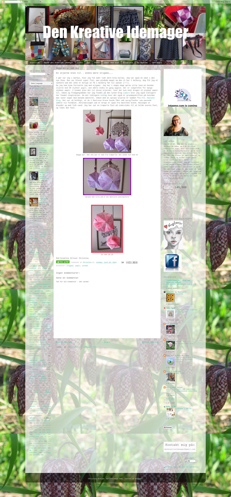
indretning (46, 316)
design (48, 257)
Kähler (32, 342)
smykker (32, 406)
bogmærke (40, 243)
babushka (47, 230)
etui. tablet (34, 273)
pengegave (33, 383)
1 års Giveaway (43, 149)
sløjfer (44, 404)
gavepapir (47, 289)
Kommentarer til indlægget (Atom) (82, 347)
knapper (47, 331)
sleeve (33, 402)
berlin (32, 234)
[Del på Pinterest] (136, 262)
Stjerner (40, 413)
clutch (35, 254)
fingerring (33, 277)
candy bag (34, 252)
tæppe (31, 439)
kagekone (47, 326)
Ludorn (126, 93)
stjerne (48, 411)
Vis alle (199, 421)
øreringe (47, 453)
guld (44, 305)
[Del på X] (132, 262)
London (48, 344)
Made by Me (171, 407)
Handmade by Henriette (176, 292)
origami (70, 266)
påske (48, 392)
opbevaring (46, 365)
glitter (44, 298)
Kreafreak (170, 340)
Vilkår (169, 401)
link (39, 344)
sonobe (85, 266)
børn (44, 250)
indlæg (103, 95)
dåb (49, 264)
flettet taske (39, 280)
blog (31, 236)
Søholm (48, 425)
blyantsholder (34, 241)
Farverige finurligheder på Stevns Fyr (186, 311)
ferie (48, 273)
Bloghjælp (128, 63)
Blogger (138, 479)
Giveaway (34, 293)
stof (32, 418)
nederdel (32, 362)
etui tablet (42, 270)
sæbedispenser (45, 423)
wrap (31, 448)
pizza (48, 387)
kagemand (37, 328)
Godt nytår (180, 373)
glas (49, 293)
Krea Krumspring (173, 371)
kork (35, 338)
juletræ (48, 324)
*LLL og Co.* (172, 308)
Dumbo (43, 261)
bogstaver (33, 245)
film (35, 275)
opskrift (40, 367)
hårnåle (43, 312)
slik (49, 402)
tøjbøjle (43, 439)
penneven (47, 383)
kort (44, 337)
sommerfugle (46, 406)
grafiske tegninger (40, 303)
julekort (47, 322)
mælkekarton (34, 358)
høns (31, 312)
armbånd (32, 229)
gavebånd (32, 289)
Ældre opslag (150, 342)
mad (44, 349)
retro (43, 397)
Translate (38, 89)
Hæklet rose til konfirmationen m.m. (184, 343)
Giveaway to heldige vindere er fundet (44, 125)
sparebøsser (34, 411)
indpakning (33, 316)
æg (30, 450)
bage (44, 232)
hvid (44, 310)
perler (37, 385)
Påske (97, 63)
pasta (31, 378)
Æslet (42, 450)
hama (31, 307)
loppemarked (40, 347)
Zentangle (157, 63)
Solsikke (179, 294)
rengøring (41, 395)
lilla (31, 344)
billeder (43, 234)
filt (44, 275)
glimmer (32, 298)
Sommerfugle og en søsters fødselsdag (44, 175)
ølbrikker (33, 453)
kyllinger (42, 340)
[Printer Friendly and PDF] (63, 262)
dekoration (37, 257)
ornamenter (33, 372)
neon (44, 362)
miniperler (33, 353)
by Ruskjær (142, 63)
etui (31, 270)
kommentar (40, 333)
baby (35, 232)
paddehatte (46, 372)
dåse (35, 266)
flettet (48, 277)
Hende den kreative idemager (58, 63)
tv (45, 437)
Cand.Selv (170, 399)
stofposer (46, 421)
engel (44, 268)
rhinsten (32, 399)
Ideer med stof (111, 63)
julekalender (34, 322)
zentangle (42, 448)
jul (37, 319)
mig (45, 351)
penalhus (43, 381)
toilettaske (34, 437)
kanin (48, 328)
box (30, 248)
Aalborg (36, 455)
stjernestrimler (35, 415)
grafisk (43, 300)
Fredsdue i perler (183, 409)
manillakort (34, 351)
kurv (31, 340)
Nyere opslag (64, 342)
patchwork (43, 378)
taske (48, 430)
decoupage (47, 255)
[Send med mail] (127, 262)
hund (35, 309)
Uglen (31, 441)
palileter (33, 376)
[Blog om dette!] (129, 262)
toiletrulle (40, 434)
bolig (44, 246)
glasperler (40, 296)
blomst (42, 236)
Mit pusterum (172, 324)
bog (49, 241)
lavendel (43, 342)
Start (107, 342)
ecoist (44, 266)
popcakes (36, 390)
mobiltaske (34, 356)
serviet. (43, 399)
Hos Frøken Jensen (174, 387)
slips (35, 404)
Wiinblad (43, 446)
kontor (48, 335)
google (32, 300)
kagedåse (36, 326)
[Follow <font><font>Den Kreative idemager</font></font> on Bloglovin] (173, 249)
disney (35, 259)
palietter (40, 374)
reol (31, 397)
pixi (39, 387)
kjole (36, 331)
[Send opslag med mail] (123, 262)
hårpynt (32, 314)
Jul (88, 63)
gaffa (36, 286)
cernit (48, 252)
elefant (32, 268)
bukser (40, 248)
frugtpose (47, 282)
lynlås (32, 349)
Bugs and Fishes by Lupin (177, 355)
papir (77, 266)
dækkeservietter (35, 264)
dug (30, 261)
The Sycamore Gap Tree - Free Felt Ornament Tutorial (186, 359)
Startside (35, 63)
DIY (44, 259)
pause (31, 381)
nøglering (33, 365)
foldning (32, 282)
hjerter (48, 307)
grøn (35, 305)
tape (39, 430)
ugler (40, 441)
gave (45, 286)
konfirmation (34, 335)
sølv (35, 427)
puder (48, 390)
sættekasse (37, 425)
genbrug (39, 291)
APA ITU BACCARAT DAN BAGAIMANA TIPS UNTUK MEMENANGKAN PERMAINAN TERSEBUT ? (181, 391)
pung (36, 392)
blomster (33, 239)
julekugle (36, 324)
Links (80, 63)
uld (49, 441)
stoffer (32, 421)
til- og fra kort (42, 432)
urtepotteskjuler (40, 443)
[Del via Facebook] (134, 262)
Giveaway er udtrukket (44, 99)
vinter (32, 446)
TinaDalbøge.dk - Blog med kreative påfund (178, 281)
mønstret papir (37, 360)
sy (34, 423)
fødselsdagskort (43, 284)
